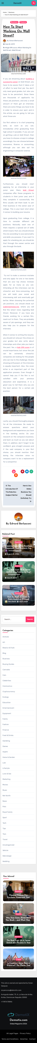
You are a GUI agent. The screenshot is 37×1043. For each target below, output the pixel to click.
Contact (32, 1039)
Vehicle (5, 850)
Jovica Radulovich (15, 551)
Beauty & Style (8, 648)
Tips (4, 828)
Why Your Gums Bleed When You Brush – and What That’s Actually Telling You (18, 920)
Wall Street (28, 190)
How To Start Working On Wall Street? (16, 31)
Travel (5, 839)
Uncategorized (8, 845)
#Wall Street (16, 50)
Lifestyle (6, 768)
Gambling (6, 741)
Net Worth (7, 796)
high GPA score (23, 347)
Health (5, 752)
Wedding (6, 861)
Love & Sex (7, 774)
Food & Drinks (8, 735)
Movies (5, 785)
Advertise (24, 1039)
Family (5, 719)
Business (14, 22)
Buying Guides (8, 664)
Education (7, 702)
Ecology (6, 697)
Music (5, 790)
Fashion (6, 724)
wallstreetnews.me (11, 307)
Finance (23, 22)
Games (5, 746)
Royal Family (7, 812)
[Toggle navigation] (2, 3)
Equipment (7, 713)
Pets (4, 807)
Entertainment (8, 708)
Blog (4, 653)
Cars (4, 675)
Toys (4, 834)
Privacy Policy (25, 1033)
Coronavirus (7, 686)
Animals (6, 637)
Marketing (6, 779)
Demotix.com (18, 1020)
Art (4, 642)
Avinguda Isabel (14, 574)
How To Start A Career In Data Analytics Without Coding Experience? (18, 599)
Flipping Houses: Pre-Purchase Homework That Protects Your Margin (18, 548)
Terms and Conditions (10, 1039)
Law (4, 763)
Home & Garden (9, 757)
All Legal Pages (12, 1033)
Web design (7, 856)
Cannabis (6, 670)
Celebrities (7, 681)
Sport (5, 818)
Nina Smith (12, 602)
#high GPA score (11, 48)
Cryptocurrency (9, 692)
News (5, 801)
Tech (4, 823)
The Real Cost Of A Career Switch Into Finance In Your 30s (18, 572)
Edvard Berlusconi (16, 41)
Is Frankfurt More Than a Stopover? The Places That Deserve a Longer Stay (18, 965)
